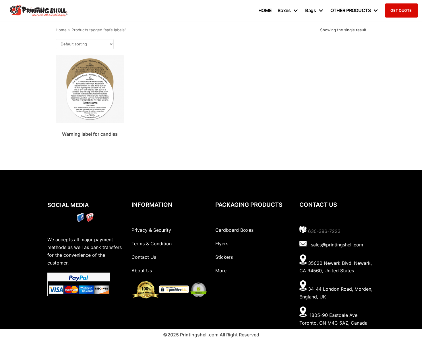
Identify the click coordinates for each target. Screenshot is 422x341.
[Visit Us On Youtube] (89, 220)
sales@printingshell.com (337, 245)
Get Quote (401, 10)
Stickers (224, 257)
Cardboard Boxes (234, 230)
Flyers (221, 243)
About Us (141, 270)
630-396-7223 (324, 231)
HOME (265, 10)
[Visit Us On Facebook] (80, 220)
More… (222, 270)
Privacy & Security (151, 230)
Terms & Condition (151, 243)
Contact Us (143, 257)
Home (61, 30)
